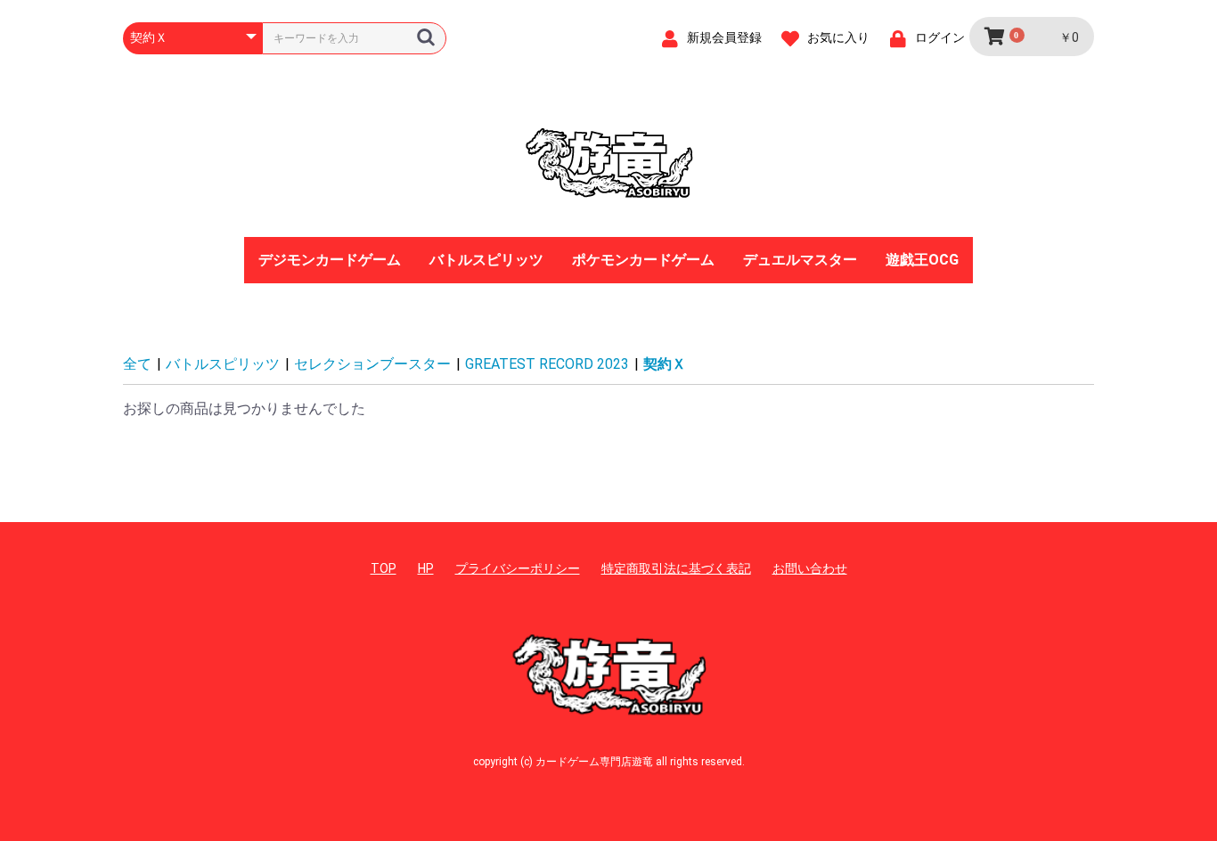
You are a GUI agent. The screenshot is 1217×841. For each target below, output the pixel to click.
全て (137, 363)
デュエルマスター (800, 259)
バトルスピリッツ (486, 259)
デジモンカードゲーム (329, 259)
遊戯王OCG (922, 259)
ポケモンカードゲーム (643, 259)
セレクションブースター (372, 363)
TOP (383, 568)
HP (426, 568)
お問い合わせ (809, 568)
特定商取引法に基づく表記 (676, 568)
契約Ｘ (664, 363)
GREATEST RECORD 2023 (547, 363)
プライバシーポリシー (517, 568)
